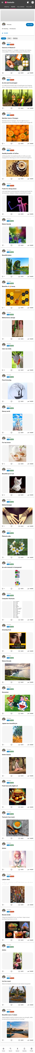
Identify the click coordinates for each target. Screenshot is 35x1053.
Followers (13, 28)
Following (5, 28)
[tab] (6, 7)
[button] (3, 38)
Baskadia (10, 2)
